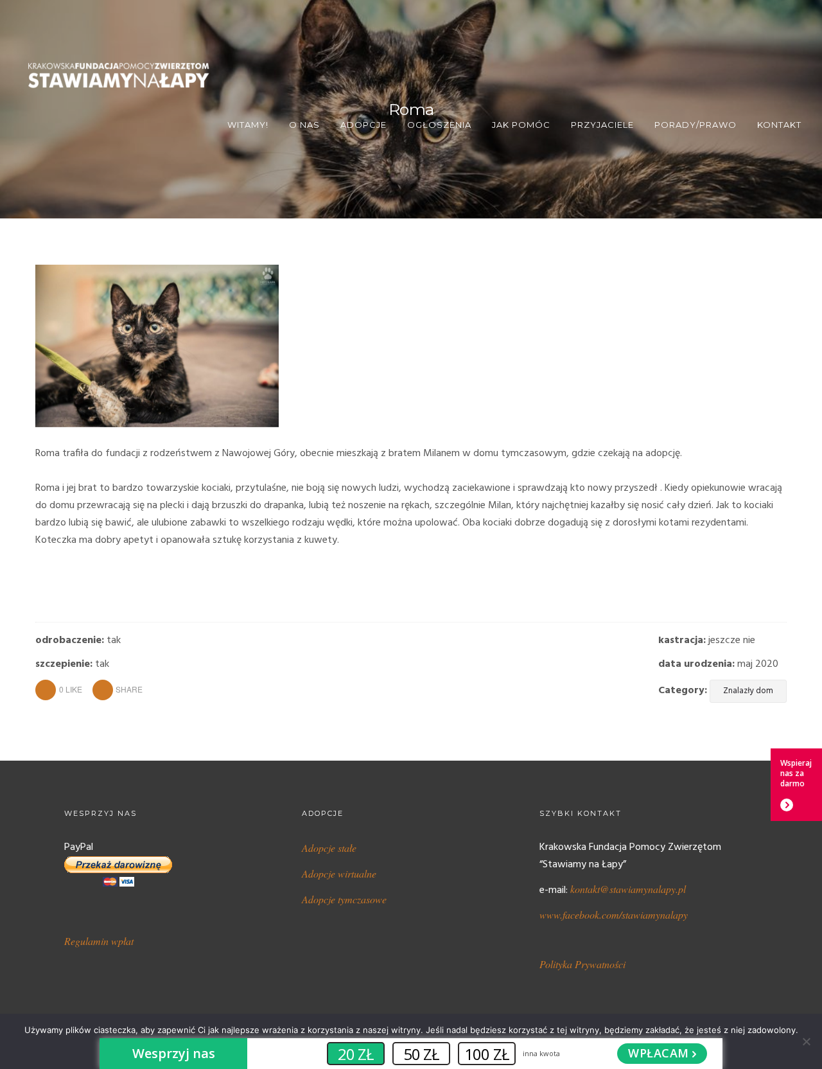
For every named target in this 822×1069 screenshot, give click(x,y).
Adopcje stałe (329, 847)
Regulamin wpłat (99, 941)
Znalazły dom (748, 691)
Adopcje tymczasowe (344, 899)
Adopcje (363, 124)
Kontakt (779, 124)
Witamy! (247, 124)
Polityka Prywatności (582, 964)
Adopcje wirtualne (339, 873)
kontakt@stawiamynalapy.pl (628, 889)
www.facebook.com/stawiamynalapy (613, 914)
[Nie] (806, 1041)
